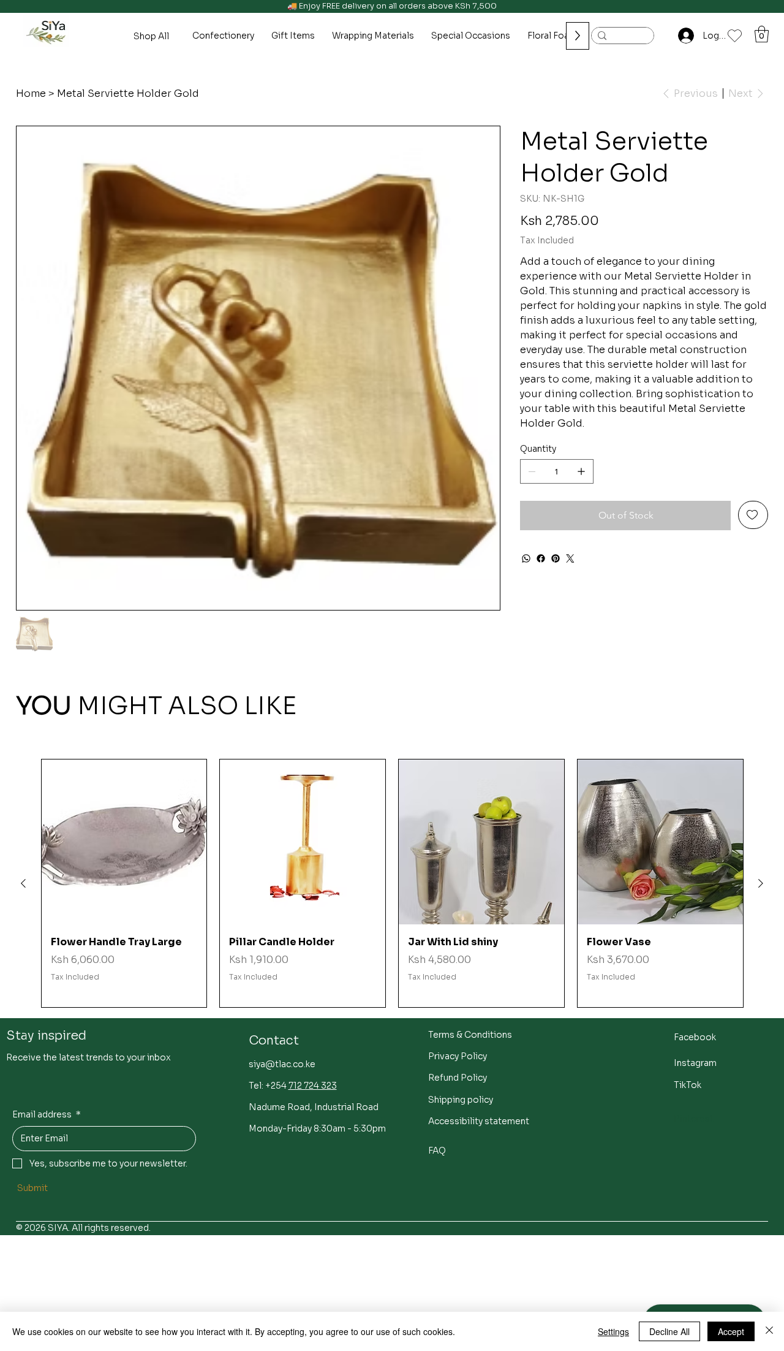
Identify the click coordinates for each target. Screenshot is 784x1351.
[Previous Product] (23, 883)
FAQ (437, 1150)
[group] (392, 883)
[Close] (769, 1331)
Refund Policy (457, 1077)
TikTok (687, 1084)
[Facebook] (541, 558)
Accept (731, 1331)
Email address (46, 1114)
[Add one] (581, 471)
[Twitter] (570, 558)
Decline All (669, 1331)
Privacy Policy (457, 1056)
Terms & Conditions (470, 1034)
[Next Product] (760, 883)
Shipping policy (460, 1099)
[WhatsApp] (526, 558)
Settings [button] (613, 1331)
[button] (762, 34)
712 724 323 (312, 1085)
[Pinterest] (555, 558)
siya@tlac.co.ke (282, 1064)
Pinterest (694, 1118)
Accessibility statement (478, 1121)
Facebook (695, 1037)
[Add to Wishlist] (753, 515)
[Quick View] (124, 842)
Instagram (695, 1062)
